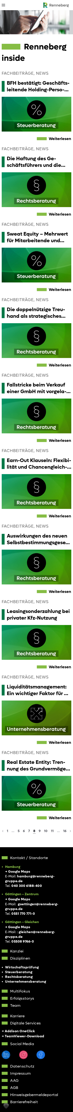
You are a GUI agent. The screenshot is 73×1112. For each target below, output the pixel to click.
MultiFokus (20, 991)
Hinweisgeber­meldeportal (34, 1094)
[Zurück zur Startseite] (56, 5)
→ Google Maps (17, 871)
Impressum (20, 1073)
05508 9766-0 (22, 941)
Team (15, 1005)
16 (64, 831)
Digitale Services (25, 1023)
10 (46, 831)
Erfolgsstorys (22, 998)
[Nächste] (70, 831)
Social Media (22, 1044)
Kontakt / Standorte (29, 858)
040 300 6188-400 (26, 886)
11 (52, 831)
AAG (14, 1080)
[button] (3, 5)
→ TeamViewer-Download (23, 1036)
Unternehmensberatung (25, 981)
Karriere (17, 1016)
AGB (14, 1087)
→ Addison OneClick (18, 1031)
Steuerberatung (18, 972)
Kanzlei (17, 951)
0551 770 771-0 (23, 914)
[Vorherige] (3, 831)
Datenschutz (22, 1066)
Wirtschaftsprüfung (22, 967)
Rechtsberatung (19, 977)
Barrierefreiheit (24, 1102)
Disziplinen (20, 958)
